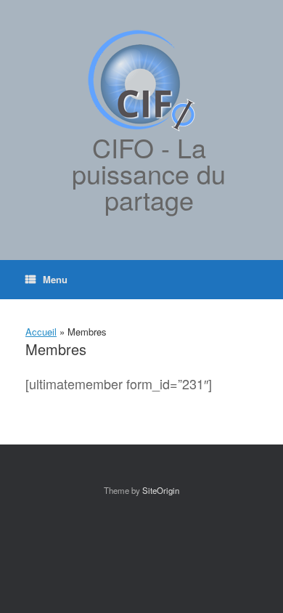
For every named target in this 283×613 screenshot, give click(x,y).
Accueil (41, 331)
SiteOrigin (160, 490)
